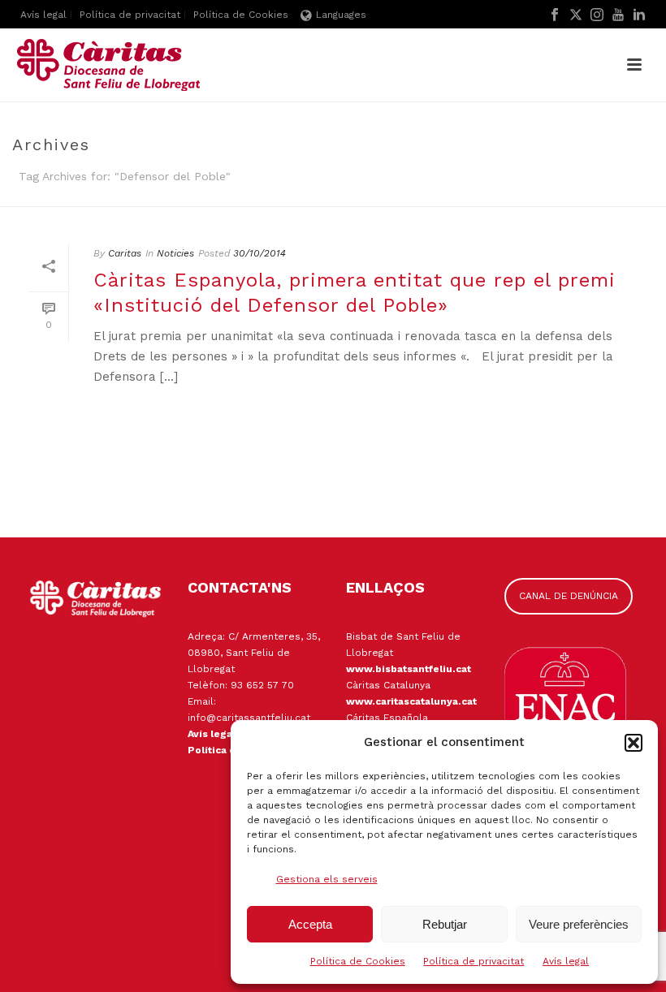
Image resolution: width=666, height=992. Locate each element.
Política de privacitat (473, 961)
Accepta (310, 924)
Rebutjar (444, 924)
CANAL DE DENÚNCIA (568, 596)
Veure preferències (579, 924)
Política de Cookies (357, 961)
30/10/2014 (259, 253)
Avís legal (566, 961)
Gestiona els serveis (327, 879)
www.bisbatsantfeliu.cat (408, 669)
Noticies (175, 253)
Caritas (124, 253)
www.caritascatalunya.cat (411, 701)
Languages (341, 14)
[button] (633, 743)
